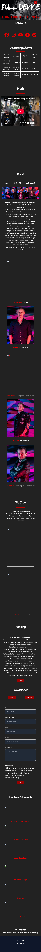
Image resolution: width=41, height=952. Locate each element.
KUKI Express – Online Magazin (20, 839)
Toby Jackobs (15, 615)
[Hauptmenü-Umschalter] (35, 2)
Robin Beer (15, 441)
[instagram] (13, 35)
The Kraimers (20, 916)
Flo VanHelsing (17, 302)
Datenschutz (20, 940)
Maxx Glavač (11, 396)
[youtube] (20, 35)
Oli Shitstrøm (10, 486)
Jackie (16, 570)
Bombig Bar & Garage (20, 858)
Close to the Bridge (20, 880)
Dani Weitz (16, 347)
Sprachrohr (20, 898)
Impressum (20, 944)
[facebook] (6, 35)
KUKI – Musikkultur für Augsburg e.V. (20, 821)
